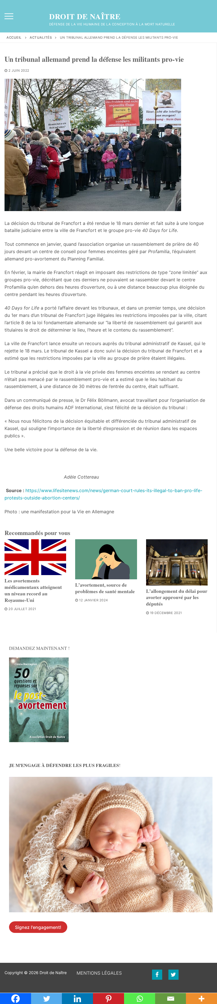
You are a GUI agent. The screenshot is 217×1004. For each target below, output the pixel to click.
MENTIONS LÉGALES (99, 973)
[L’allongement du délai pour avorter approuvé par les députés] (177, 562)
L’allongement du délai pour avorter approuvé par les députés (176, 597)
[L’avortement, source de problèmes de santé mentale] (106, 559)
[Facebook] (157, 975)
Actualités (41, 38)
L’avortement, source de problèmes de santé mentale (105, 588)
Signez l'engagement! (38, 927)
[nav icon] (9, 16)
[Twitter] (173, 975)
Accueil (14, 38)
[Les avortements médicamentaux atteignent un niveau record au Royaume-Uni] (35, 557)
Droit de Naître (85, 16)
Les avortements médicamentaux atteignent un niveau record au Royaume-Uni (33, 590)
